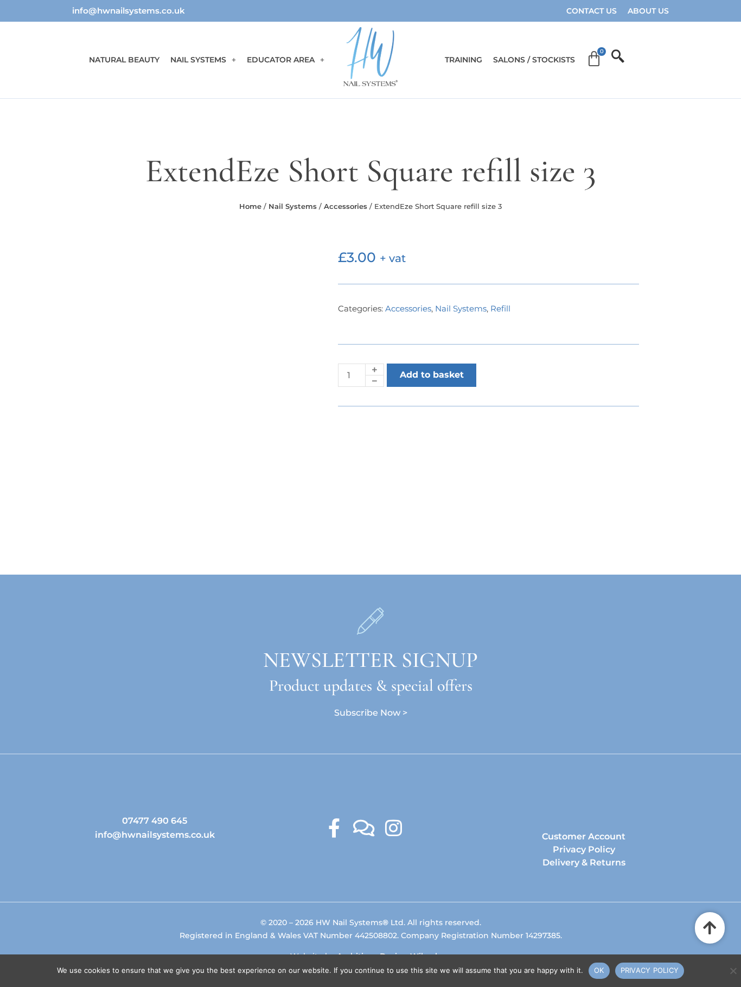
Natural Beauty (124, 60)
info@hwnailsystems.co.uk (128, 10)
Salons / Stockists (534, 60)
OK (599, 970)
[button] (203, 59)
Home (250, 206)
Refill (500, 308)
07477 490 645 (154, 821)
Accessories (345, 206)
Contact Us (591, 11)
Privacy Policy (584, 849)
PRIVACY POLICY (650, 970)
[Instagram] (393, 827)
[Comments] (363, 827)
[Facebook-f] (333, 827)
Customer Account (583, 836)
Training (463, 60)
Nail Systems (198, 60)
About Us (648, 11)
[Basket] (594, 59)
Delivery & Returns (583, 862)
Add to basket (432, 375)
